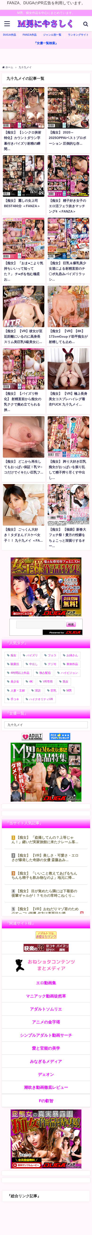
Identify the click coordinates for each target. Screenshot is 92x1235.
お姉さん (72, 655)
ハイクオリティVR (41, 699)
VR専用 (48, 681)
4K (31, 681)
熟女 (65, 681)
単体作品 (72, 664)
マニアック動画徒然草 (46, 996)
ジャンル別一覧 (52, 34)
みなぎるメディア (46, 1061)
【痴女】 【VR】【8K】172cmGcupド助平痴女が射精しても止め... (68, 336)
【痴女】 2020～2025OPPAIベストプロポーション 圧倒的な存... (67, 138)
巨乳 (53, 690)
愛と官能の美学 (46, 1048)
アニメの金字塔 (46, 1022)
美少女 (15, 681)
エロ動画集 (46, 983)
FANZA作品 (30, 34)
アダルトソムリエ (46, 1009)
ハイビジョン (69, 672)
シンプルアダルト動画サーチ (46, 1035)
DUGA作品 (9, 34)
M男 (69, 690)
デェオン (46, 1074)
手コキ (15, 699)
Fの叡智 (46, 1101)
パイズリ (32, 655)
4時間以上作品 (20, 672)
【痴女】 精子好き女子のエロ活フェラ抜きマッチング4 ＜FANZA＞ (67, 206)
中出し (33, 664)
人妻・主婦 (18, 690)
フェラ (52, 655)
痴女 (13, 655)
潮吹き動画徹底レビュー (46, 1087)
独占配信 (45, 672)
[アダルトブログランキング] (36, 736)
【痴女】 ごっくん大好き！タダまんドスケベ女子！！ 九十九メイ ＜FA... (23, 535)
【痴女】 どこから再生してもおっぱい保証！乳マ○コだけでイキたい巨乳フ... (23, 467)
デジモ (52, 664)
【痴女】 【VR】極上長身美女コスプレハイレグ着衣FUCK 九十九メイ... (68, 399)
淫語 (38, 690)
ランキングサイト (78, 34)
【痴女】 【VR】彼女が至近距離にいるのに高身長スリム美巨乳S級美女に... (23, 336)
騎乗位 (15, 664)
